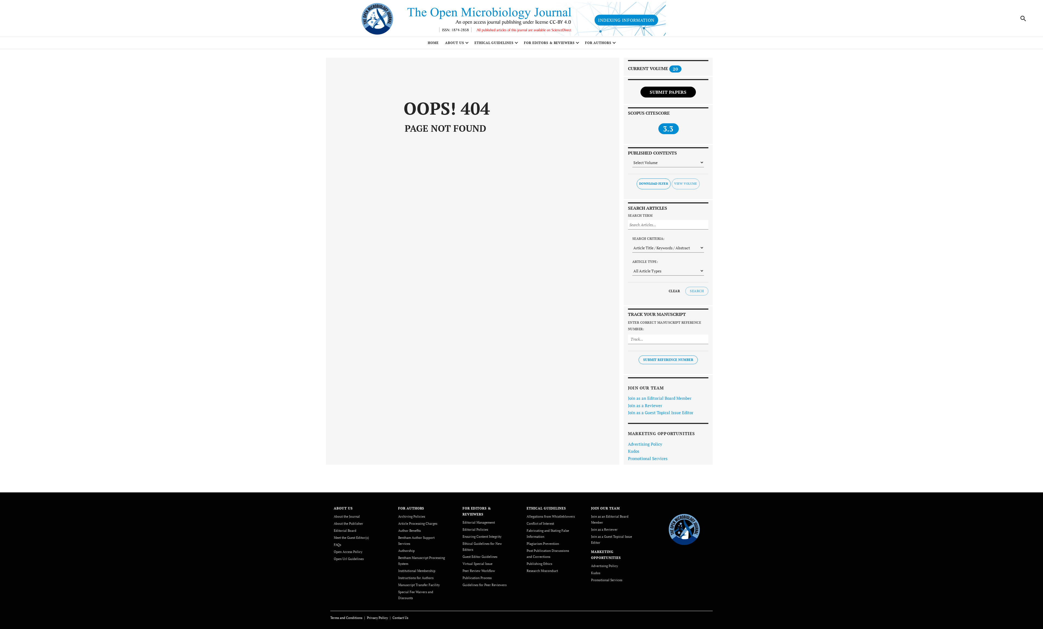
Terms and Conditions (346, 618)
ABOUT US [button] (454, 43)
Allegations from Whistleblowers (551, 516)
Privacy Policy (377, 618)
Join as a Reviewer (645, 405)
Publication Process (477, 578)
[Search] (1023, 18)
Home (433, 43)
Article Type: (645, 262)
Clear (674, 291)
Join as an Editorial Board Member (660, 398)
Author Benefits (409, 531)
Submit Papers (668, 92)
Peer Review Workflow (479, 571)
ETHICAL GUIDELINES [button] (494, 43)
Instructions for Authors (415, 578)
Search (697, 291)
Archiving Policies (411, 516)
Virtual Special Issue (477, 564)
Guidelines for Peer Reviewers (485, 585)
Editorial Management (479, 522)
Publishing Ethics (539, 564)
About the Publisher (348, 523)
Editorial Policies (475, 529)
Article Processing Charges (417, 523)
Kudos (633, 451)
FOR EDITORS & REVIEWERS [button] (549, 43)
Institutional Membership (416, 571)
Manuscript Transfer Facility (419, 585)
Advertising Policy (645, 444)
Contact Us (400, 618)
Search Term (640, 215)
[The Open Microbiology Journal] (684, 529)
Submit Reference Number (668, 360)
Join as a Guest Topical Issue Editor (660, 412)
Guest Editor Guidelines (480, 557)
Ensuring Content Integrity (482, 536)
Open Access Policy (348, 552)
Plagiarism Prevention (543, 544)
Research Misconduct (542, 571)
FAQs (337, 545)
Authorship (406, 551)
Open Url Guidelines (349, 559)
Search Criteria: (648, 239)
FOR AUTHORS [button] (598, 43)
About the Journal (347, 516)
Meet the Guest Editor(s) (351, 538)
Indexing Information (626, 20)
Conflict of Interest (540, 523)
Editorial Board (345, 531)
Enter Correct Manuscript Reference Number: (664, 325)
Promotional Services (648, 458)
